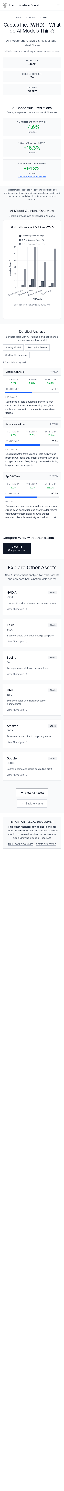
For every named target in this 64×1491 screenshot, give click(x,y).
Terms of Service (46, 844)
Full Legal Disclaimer (20, 844)
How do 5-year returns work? (32, 176)
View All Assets (34, 792)
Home (19, 17)
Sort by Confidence (16, 355)
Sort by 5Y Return (37, 347)
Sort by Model (13, 347)
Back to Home (34, 803)
